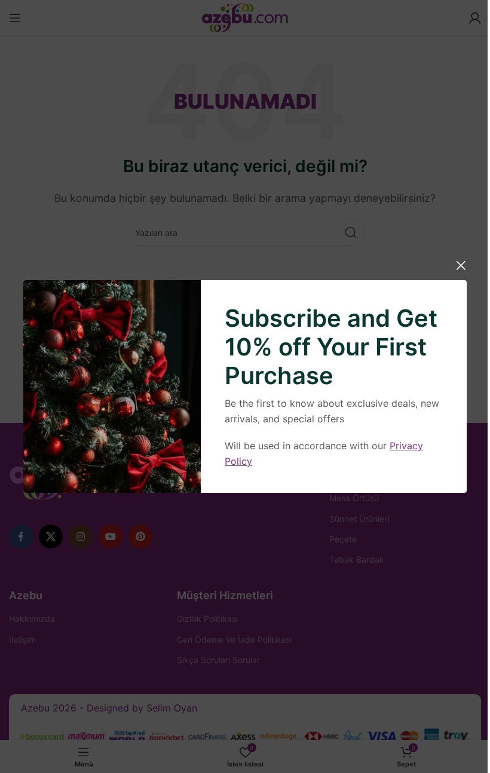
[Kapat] (461, 265)
